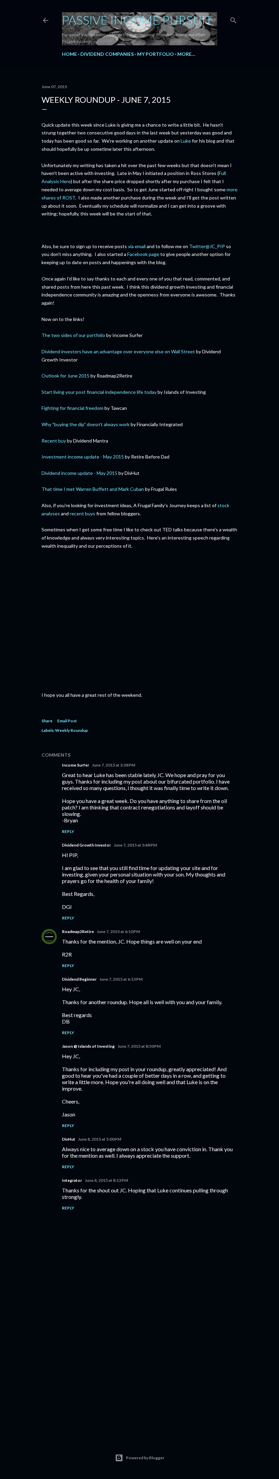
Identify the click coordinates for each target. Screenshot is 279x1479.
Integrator (72, 1180)
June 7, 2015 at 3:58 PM (113, 765)
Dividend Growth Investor (86, 845)
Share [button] (47, 720)
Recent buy (54, 441)
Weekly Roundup (71, 730)
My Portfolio (155, 54)
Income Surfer (75, 765)
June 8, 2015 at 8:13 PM (106, 1180)
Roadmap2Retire (78, 931)
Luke (186, 141)
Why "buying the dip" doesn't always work (86, 424)
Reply (68, 831)
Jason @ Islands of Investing (88, 1046)
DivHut (68, 1139)
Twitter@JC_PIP (207, 246)
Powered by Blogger (145, 1457)
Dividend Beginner (79, 979)
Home (69, 54)
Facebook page (143, 254)
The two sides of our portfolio (73, 335)
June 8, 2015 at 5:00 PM (99, 1139)
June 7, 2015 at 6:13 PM (121, 979)
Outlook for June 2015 (65, 376)
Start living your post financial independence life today (99, 392)
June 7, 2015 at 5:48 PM (135, 845)
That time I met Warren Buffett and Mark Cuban (93, 489)
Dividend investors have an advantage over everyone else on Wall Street (118, 351)
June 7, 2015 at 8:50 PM (139, 1046)
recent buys (82, 513)
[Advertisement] (139, 1372)
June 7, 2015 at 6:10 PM (118, 931)
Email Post (67, 720)
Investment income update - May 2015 (83, 457)
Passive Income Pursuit (137, 19)
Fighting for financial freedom (72, 408)
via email (137, 246)
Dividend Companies (107, 54)
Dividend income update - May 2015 (79, 473)
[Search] (233, 19)
